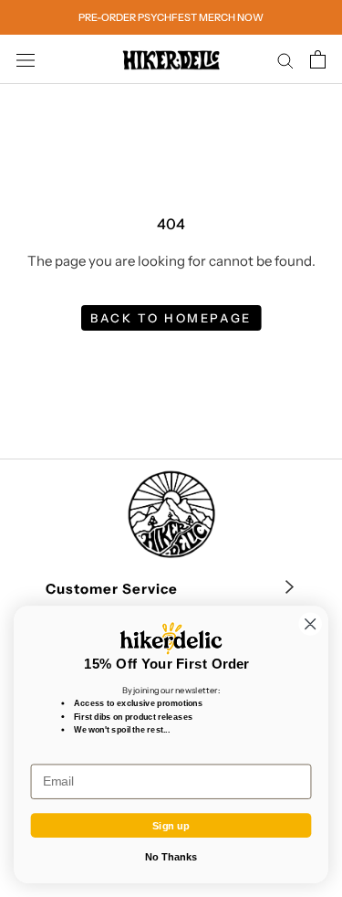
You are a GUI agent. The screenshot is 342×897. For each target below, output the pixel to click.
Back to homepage (171, 318)
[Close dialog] (310, 624)
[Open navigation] (25, 59)
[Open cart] (318, 59)
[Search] (285, 59)
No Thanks (171, 856)
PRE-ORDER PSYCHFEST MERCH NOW (171, 17)
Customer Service (112, 588)
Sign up (171, 825)
